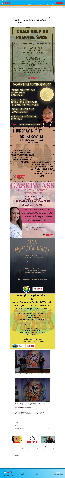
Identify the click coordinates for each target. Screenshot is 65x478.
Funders (20, 475)
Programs (16, 422)
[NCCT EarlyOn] (17, 439)
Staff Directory (21, 473)
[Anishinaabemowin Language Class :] (48, 439)
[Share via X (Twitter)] (17, 425)
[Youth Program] (32, 439)
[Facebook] (56, 472)
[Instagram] (54, 472)
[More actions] (49, 17)
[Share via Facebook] (15, 425)
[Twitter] (57, 472)
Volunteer (36, 474)
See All (54, 433)
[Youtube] (59, 472)
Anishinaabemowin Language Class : (46, 445)
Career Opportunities (38, 475)
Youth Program (30, 445)
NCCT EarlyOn (14, 445)
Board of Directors (22, 474)
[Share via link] (22, 425)
